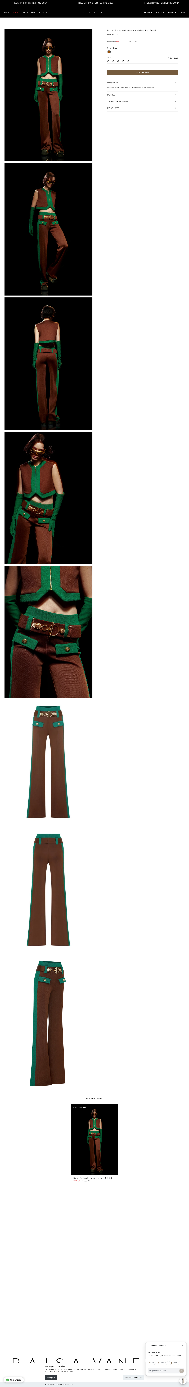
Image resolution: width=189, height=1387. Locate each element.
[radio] (109, 52)
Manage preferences (133, 1377)
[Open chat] (183, 1380)
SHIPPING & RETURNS (117, 101)
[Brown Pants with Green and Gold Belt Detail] (94, 1139)
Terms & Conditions (65, 1384)
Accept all (51, 1377)
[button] (6, 13)
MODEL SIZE (113, 108)
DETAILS (111, 95)
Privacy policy (50, 1384)
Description (112, 82)
